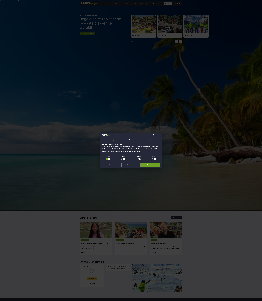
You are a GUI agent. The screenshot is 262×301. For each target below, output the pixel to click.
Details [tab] (131, 139)
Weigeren (111, 164)
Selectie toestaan (131, 164)
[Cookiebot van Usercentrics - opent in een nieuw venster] (154, 135)
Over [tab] (151, 139)
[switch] (123, 159)
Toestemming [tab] (110, 140)
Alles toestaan (150, 164)
